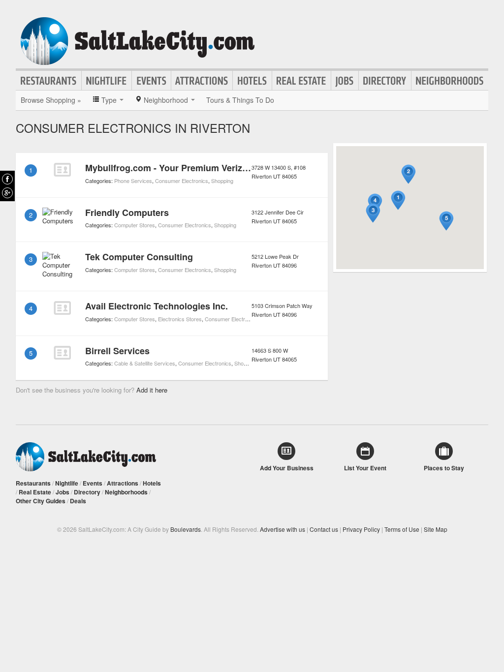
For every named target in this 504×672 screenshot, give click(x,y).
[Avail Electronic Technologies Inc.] (62, 308)
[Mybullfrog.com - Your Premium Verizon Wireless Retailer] (62, 170)
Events (151, 80)
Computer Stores (134, 225)
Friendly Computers (127, 212)
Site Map (435, 529)
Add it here (151, 390)
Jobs (344, 80)
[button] (398, 200)
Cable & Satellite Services (144, 363)
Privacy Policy (361, 529)
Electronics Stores (180, 319)
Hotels (252, 80)
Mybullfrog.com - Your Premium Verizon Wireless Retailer (206, 167)
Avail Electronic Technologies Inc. (156, 306)
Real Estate (301, 80)
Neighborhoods (449, 80)
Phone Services (133, 180)
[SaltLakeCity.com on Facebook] (7, 179)
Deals (78, 500)
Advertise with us (282, 529)
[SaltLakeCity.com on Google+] (7, 192)
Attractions (201, 80)
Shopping (222, 180)
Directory (385, 80)
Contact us (324, 529)
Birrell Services (117, 350)
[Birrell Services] (62, 353)
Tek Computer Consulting (139, 256)
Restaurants (48, 80)
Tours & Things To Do (240, 100)
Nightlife (106, 80)
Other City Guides (40, 500)
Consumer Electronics (181, 180)
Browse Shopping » (51, 100)
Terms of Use (401, 529)
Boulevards (185, 529)
